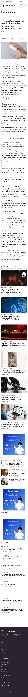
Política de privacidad (6, 682)
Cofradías (3, 653)
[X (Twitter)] (23, 2)
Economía (3, 649)
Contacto (3, 677)
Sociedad (3, 669)
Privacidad (11, 694)
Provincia (3, 644)
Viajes (2, 666)
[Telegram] (21, 2)
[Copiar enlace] (22, 39)
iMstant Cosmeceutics (15, 83)
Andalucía (3, 646)
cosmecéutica (5, 66)
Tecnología (4, 664)
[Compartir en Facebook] (16, 39)
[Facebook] (25, 2)
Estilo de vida (4, 658)
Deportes (3, 651)
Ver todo (23, 267)
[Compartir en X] (12, 39)
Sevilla (3, 642)
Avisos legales (4, 680)
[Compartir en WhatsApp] (9, 39)
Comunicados (9, 12)
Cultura (3, 656)
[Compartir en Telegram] (19, 39)
